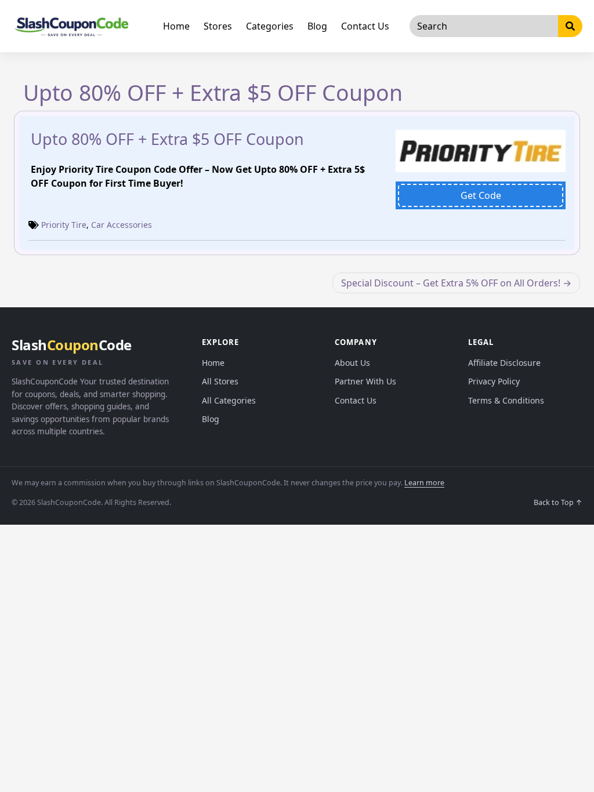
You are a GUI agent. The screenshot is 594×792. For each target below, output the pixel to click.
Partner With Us (365, 381)
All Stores (220, 381)
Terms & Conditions (506, 400)
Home (176, 26)
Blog (317, 26)
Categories (270, 26)
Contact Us (365, 26)
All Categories (229, 400)
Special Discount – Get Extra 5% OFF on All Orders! (450, 283)
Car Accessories (121, 224)
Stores (218, 26)
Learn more (424, 483)
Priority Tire (63, 224)
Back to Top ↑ (558, 502)
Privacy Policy (494, 381)
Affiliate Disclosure (504, 362)
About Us (352, 362)
